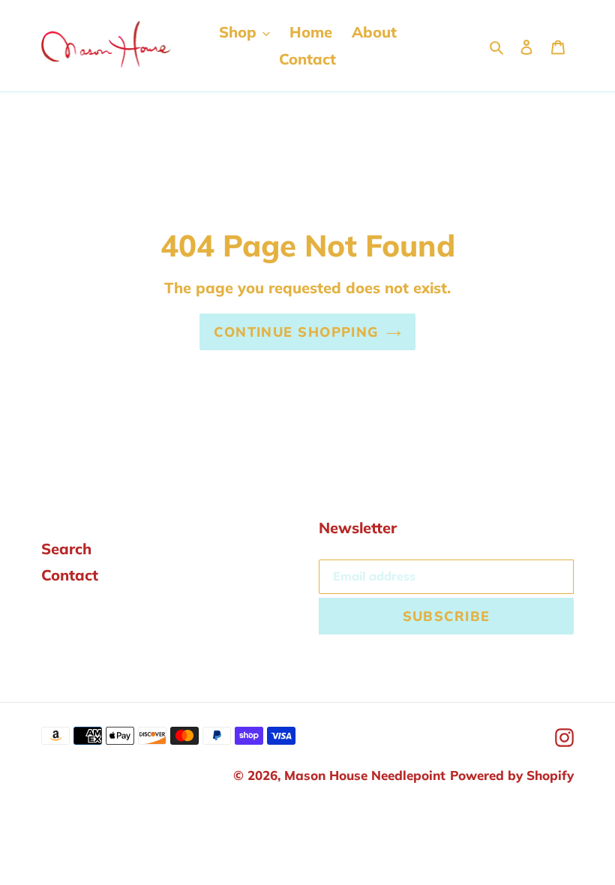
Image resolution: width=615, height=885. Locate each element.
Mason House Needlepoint (365, 775)
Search (66, 548)
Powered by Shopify (512, 775)
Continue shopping (296, 331)
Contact (69, 575)
